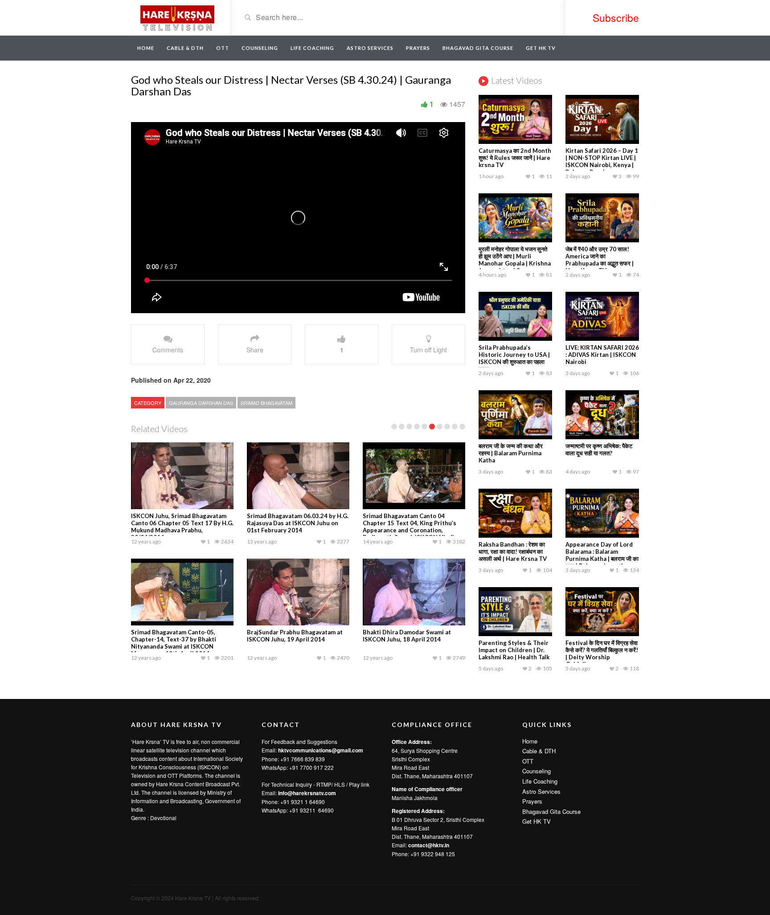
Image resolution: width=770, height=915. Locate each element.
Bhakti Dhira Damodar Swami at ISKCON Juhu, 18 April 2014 (407, 636)
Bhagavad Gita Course (477, 48)
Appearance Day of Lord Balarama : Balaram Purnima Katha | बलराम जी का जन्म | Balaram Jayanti (602, 555)
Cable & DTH (185, 48)
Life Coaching (312, 48)
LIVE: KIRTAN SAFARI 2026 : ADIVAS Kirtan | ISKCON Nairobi (602, 354)
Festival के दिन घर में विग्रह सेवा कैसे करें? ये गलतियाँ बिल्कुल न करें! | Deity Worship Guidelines (601, 653)
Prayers (418, 48)
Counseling (260, 48)
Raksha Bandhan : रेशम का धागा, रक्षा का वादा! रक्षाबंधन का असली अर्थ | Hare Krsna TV (513, 551)
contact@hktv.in (428, 845)
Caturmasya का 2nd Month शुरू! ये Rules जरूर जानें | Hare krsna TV (515, 157)
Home (145, 48)
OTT (222, 48)
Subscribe (616, 17)
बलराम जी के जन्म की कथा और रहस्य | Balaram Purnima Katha (511, 453)
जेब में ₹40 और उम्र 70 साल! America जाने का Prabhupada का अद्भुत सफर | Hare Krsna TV (599, 259)
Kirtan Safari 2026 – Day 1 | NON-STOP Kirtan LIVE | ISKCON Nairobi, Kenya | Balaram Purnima (601, 161)
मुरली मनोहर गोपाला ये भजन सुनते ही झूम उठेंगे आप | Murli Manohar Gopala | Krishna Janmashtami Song (515, 259)
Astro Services (370, 48)
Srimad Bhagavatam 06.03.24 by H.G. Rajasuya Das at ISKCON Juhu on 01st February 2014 (297, 523)
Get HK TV (541, 48)
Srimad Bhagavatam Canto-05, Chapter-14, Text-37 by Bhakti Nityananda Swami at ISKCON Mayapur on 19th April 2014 (173, 643)
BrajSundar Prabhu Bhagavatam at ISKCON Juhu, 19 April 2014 (295, 636)
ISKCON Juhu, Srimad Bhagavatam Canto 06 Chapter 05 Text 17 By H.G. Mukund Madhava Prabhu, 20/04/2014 (182, 526)
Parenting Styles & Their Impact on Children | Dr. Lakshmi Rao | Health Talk (514, 650)
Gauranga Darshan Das (201, 402)
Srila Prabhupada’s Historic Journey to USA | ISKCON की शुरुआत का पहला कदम (514, 358)
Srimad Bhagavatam (266, 402)
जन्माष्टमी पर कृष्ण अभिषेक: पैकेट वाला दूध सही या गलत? (598, 449)
